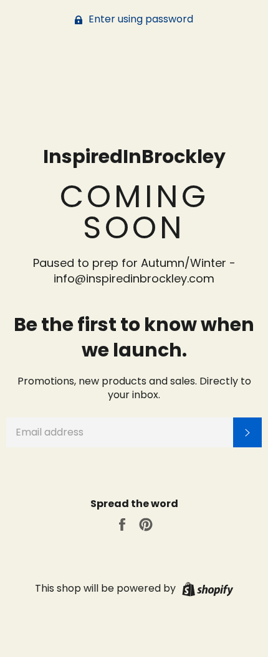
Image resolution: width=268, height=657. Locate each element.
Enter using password (139, 19)
